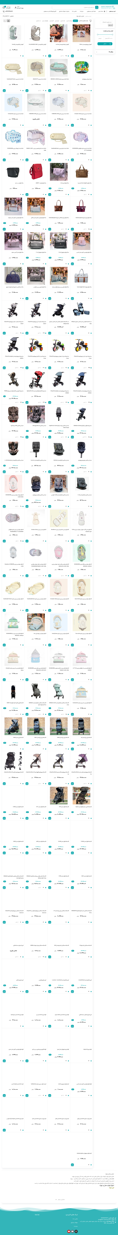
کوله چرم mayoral (87, 1049)
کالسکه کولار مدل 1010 (64, 806)
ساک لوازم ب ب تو (19, 183)
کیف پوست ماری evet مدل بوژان (84, 1118)
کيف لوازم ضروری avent (63, 1084)
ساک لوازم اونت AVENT (41, 183)
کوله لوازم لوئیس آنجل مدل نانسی (84, 1084)
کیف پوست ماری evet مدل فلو (62, 1118)
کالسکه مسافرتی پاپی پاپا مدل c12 (61, 910)
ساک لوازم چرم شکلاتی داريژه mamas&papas (59, 217)
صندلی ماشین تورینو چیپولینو (85, 460)
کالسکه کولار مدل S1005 (86, 841)
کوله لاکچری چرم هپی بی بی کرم (39, 1049)
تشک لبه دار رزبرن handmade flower (15, 79)
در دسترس (38, 20)
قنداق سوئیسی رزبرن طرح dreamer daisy (59, 599)
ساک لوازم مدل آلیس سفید (17, 252)
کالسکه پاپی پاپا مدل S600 (63, 737)
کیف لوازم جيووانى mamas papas (84, 1153)
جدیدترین (63, 20)
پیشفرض (75, 20)
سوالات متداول (74, 1222)
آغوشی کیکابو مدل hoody (17, 44)
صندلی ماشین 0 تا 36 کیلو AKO (39, 425)
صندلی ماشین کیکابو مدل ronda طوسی (60, 495)
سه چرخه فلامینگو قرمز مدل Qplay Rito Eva (36, 391)
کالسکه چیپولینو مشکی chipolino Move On (13, 772)
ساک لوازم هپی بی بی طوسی (40, 287)
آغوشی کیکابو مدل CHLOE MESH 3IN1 (37, 44)
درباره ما (81, 11)
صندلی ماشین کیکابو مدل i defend (61, 460)
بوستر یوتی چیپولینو (87, 79)
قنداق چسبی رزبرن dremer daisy (38, 529)
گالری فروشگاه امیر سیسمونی (50, 11)
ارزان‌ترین (57, 20)
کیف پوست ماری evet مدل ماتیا (39, 1118)
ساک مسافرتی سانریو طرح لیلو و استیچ (14, 287)
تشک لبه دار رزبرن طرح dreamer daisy (83, 113)
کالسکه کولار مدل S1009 (63, 841)
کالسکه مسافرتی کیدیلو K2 (86, 945)
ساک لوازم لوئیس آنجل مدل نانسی (84, 252)
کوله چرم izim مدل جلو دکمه (17, 1014)
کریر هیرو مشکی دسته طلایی (85, 1014)
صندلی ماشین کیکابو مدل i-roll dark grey (13, 460)
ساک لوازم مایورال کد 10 (64, 252)
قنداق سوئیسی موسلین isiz (40, 633)
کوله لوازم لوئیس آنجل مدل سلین (16, 1049)
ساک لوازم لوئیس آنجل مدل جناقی (38, 217)
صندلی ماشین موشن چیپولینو (39, 495)
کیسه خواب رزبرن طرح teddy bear (38, 1084)
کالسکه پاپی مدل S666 (18, 737)
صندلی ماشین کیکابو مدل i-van (85, 495)
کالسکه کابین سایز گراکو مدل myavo (84, 806)
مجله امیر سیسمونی (91, 11)
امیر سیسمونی (112, 11)
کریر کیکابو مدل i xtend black (85, 980)
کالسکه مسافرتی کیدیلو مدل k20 (61, 945)
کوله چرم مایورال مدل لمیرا (63, 1049)
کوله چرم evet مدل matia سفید (62, 1014)
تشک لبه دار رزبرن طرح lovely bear (15, 113)
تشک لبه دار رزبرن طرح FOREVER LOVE (60, 113)
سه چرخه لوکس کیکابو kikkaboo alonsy (83, 425)
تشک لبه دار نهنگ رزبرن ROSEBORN (15, 148)
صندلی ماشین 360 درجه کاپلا (17, 425)
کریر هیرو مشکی (19, 980)
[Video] (72, 1231)
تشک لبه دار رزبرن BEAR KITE (39, 79)
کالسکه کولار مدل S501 (86, 876)
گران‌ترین (52, 20)
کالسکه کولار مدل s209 (41, 841)
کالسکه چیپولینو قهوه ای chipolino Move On (36, 772)
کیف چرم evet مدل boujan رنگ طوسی (15, 1118)
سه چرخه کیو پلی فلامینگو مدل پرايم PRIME (13, 391)
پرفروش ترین (45, 20)
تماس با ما (74, 11)
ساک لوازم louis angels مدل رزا (85, 183)
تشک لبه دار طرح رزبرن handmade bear (60, 148)
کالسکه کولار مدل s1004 (18, 806)
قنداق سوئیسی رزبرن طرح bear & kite (83, 599)
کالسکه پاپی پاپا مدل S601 (40, 737)
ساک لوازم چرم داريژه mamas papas (84, 217)
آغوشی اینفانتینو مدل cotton (62, 44)
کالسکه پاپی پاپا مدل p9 (86, 737)
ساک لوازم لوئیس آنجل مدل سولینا (15, 217)
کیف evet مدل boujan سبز (17, 1084)
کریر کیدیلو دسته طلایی (18, 945)
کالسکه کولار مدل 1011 (41, 806)
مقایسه (88, 51)
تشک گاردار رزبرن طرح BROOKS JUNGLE (60, 79)
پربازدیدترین (69, 20)
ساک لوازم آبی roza (64, 183)
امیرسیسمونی (88, 16)
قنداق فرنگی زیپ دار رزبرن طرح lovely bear (82, 703)
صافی (105, 44)
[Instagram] (76, 1231)
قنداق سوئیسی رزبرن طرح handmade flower (13, 599)
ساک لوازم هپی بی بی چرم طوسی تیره (60, 287)
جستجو (110, 25)
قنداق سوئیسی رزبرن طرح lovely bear (60, 633)
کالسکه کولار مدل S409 (18, 841)
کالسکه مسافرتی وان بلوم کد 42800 (38, 945)
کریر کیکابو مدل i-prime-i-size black (60, 980)
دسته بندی (100, 11)
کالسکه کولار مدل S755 (64, 876)
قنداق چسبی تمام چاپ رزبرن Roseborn (60, 529)
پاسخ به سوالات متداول (64, 11)
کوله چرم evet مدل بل (41, 1014)
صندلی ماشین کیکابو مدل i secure (38, 460)
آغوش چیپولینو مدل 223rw (85, 44)
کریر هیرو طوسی (42, 980)
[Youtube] (68, 1231)
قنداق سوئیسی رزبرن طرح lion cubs (84, 633)
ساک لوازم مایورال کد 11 (41, 252)
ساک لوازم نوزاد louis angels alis (84, 287)
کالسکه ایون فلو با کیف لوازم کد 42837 (15, 703)
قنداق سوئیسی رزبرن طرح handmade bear (36, 599)
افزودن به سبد (72, 56)
